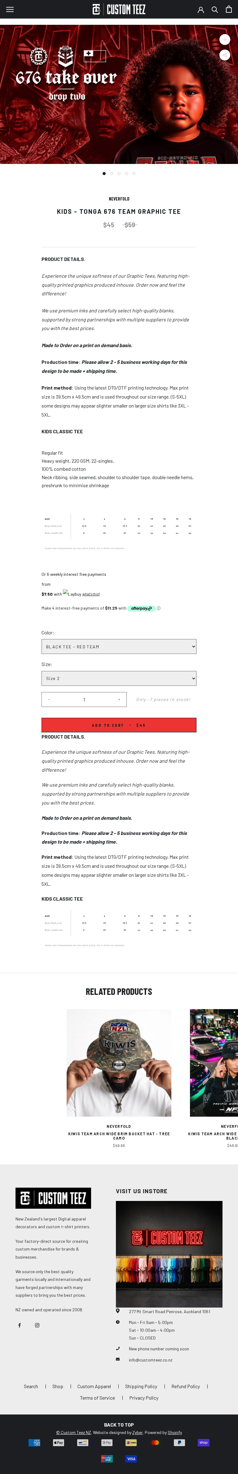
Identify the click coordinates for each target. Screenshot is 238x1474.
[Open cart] (229, 9)
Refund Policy (185, 1386)
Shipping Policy (141, 1386)
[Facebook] (19, 1324)
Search (31, 1386)
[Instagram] (37, 1324)
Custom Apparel (94, 1386)
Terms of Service (97, 1398)
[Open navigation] (10, 9)
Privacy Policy (143, 1398)
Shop (57, 1386)
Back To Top (119, 1425)
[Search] (215, 9)
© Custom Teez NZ (73, 1432)
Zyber (137, 1432)
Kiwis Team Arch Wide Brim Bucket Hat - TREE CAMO (119, 1136)
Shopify (175, 1432)
